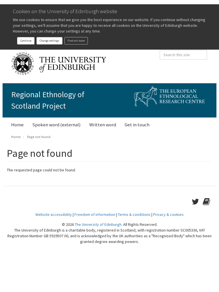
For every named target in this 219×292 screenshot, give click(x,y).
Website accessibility (53, 214)
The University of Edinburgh (98, 224)
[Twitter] (197, 201)
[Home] (60, 63)
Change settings (49, 40)
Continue (25, 40)
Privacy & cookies (168, 214)
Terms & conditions (134, 214)
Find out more (76, 40)
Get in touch (137, 124)
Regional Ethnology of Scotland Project (47, 100)
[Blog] (207, 201)
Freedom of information (94, 214)
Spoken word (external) (56, 124)
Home (17, 124)
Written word (102, 124)
